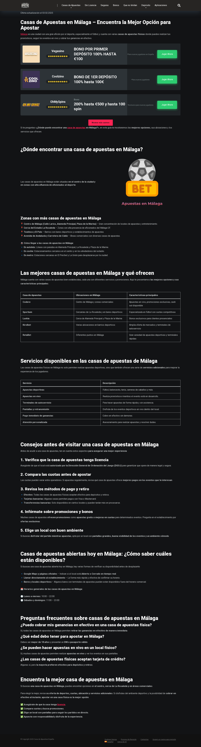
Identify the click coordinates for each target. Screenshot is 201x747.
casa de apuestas (76, 127)
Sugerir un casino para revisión (164, 739)
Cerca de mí (122, 742)
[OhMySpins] (31, 112)
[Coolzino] (31, 87)
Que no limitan (130, 5)
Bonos (116, 5)
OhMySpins (57, 101)
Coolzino (58, 76)
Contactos (144, 739)
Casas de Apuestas (71, 5)
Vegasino (58, 51)
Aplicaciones (161, 5)
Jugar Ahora (167, 54)
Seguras (105, 5)
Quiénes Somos (111, 739)
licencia (61, 704)
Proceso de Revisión (128, 739)
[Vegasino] (31, 62)
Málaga (24, 34)
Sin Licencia (90, 5)
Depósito (145, 5)
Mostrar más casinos (100, 123)
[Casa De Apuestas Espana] (25, 4)
